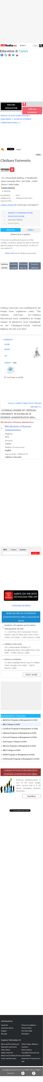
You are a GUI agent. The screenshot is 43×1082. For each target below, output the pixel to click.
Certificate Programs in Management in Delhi (20, 728)
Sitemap (4, 1034)
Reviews (7, 191)
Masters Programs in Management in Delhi (19, 746)
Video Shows (5, 1050)
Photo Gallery (27, 1050)
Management (6, 119)
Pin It (19, 149)
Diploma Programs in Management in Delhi (19, 733)
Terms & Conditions (29, 1025)
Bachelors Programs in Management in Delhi (20, 720)
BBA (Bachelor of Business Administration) (17, 422)
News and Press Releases (10, 1044)
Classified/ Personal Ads (30, 1053)
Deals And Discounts (8, 1058)
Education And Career (9, 1047)
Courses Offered (7, 205)
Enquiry (4, 1031)
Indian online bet (7, 1053)
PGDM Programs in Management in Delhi (19, 754)
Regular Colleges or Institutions (14, 116)
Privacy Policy (27, 1028)
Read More (31, 796)
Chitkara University (13, 644)
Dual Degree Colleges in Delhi (14, 741)
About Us (4, 1025)
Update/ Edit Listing (16, 216)
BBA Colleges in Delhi (11, 724)
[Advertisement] (21, 21)
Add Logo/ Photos (15, 220)
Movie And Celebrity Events (11, 1055)
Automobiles (26, 1055)
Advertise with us (7, 1028)
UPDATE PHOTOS (11, 253)
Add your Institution (32, 110)
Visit (14, 362)
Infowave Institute (12, 659)
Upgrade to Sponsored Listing (20, 213)
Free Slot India (27, 1031)
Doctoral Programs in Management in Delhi (20, 737)
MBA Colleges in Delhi (11, 750)
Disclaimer (25, 1034)
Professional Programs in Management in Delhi (21, 759)
